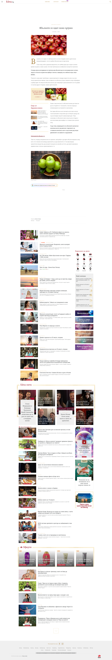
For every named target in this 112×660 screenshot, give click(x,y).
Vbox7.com (48, 647)
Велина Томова (38, 218)
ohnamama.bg (49, 242)
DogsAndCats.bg (61, 647)
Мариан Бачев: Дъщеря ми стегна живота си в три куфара (83, 295)
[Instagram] (62, 643)
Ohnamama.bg (26, 647)
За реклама (54, 650)
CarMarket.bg (85, 647)
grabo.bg (41, 265)
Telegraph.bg (68, 647)
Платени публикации (62, 650)
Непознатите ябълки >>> (38, 136)
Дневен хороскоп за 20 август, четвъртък (82, 285)
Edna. (10, 1)
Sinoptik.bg (54, 647)
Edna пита (26, 384)
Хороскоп (56, 1)
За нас (42, 650)
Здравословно (56, 24)
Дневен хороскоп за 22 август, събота (82, 290)
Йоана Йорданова (85, 427)
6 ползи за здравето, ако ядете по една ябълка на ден (38, 92)
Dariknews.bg (42, 647)
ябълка (32, 220)
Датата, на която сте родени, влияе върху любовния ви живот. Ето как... (84, 280)
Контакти (69, 650)
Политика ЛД (47, 650)
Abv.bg (20, 647)
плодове (38, 220)
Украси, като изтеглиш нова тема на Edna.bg (84, 505)
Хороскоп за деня (82, 251)
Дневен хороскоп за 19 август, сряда (82, 300)
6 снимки (37, 96)
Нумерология (64, 1)
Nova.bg (36, 647)
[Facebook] (59, 643)
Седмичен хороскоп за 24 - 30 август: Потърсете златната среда (83, 305)
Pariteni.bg (79, 647)
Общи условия (24, 656)
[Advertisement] (48, 202)
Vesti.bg (31, 647)
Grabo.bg (74, 647)
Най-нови (47, 1)
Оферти (27, 547)
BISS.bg (91, 647)
